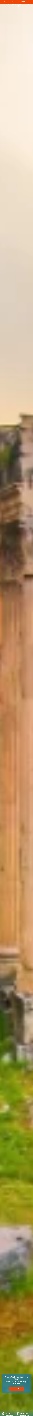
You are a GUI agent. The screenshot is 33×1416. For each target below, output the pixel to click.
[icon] (28, 2)
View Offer (16, 1389)
